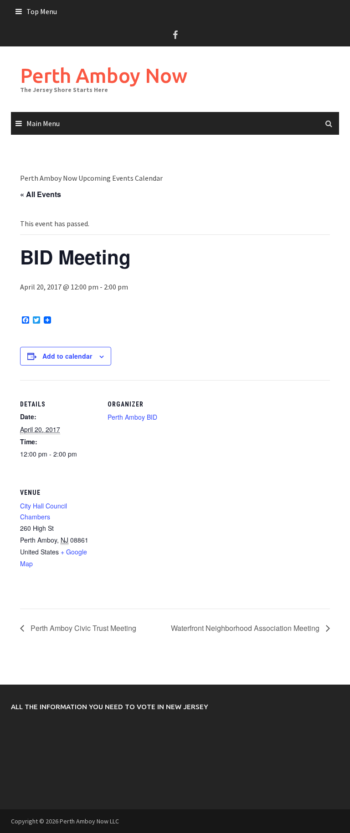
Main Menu (43, 123)
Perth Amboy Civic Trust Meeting (82, 628)
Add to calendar (67, 356)
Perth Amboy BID (132, 417)
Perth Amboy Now (103, 75)
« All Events (40, 194)
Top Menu (41, 11)
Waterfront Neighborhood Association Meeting (246, 628)
